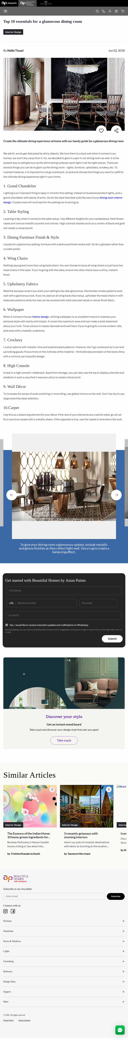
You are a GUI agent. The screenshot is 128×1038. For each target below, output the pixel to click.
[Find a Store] (116, 11)
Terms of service (24, 1020)
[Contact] (103, 11)
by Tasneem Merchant (77, 853)
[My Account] (110, 11)
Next (116, 495)
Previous (11, 495)
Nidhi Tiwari (15, 50)
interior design (40, 316)
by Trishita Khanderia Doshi (23, 853)
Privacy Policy (8, 1020)
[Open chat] (120, 1030)
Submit (112, 638)
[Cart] (122, 11)
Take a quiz (64, 740)
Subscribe (115, 896)
